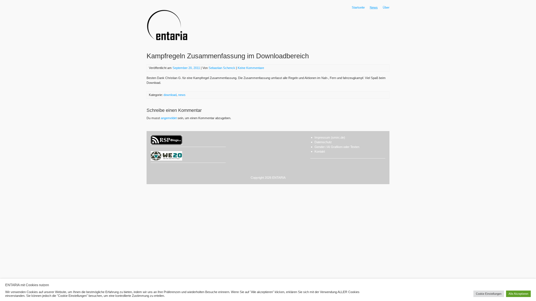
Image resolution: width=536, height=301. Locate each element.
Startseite (358, 7)
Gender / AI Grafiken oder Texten (336, 147)
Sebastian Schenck (222, 68)
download (170, 95)
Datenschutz (323, 142)
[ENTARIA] (167, 45)
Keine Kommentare (251, 68)
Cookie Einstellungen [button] (488, 293)
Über (386, 7)
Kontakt (319, 151)
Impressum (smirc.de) (329, 137)
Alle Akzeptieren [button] (518, 293)
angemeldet (169, 118)
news (182, 95)
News (374, 7)
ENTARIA (279, 177)
